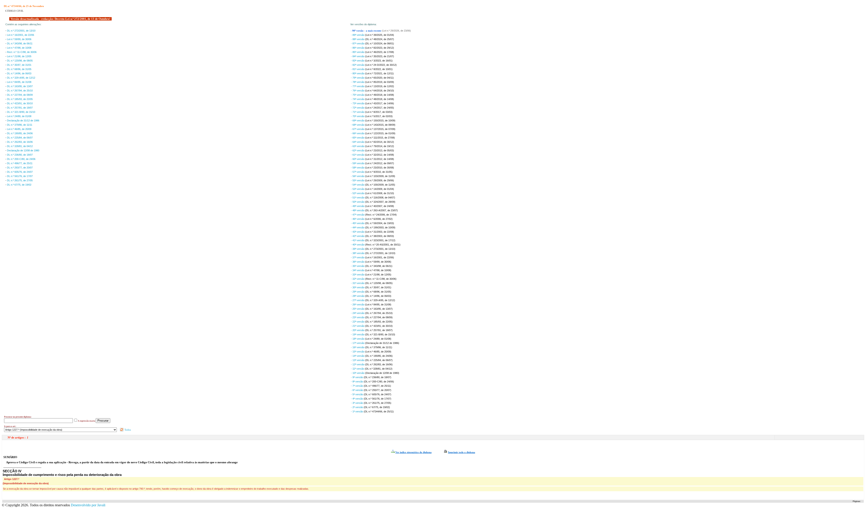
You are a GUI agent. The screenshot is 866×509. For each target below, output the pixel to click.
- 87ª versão (358, 43)
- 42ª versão (358, 236)
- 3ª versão (357, 403)
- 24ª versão (358, 313)
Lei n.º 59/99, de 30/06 (19, 39)
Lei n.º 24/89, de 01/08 (19, 116)
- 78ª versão (358, 82)
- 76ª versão (358, 90)
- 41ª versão (358, 240)
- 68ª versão (358, 124)
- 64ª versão (358, 142)
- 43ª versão (358, 231)
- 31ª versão (358, 283)
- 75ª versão (358, 94)
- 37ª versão (358, 257)
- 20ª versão (358, 330)
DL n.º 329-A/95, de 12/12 (21, 77)
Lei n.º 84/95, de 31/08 (19, 82)
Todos (127, 429)
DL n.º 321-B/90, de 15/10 (21, 112)
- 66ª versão (358, 133)
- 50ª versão (358, 201)
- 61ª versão (358, 154)
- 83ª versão (358, 60)
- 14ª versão (358, 355)
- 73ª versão (358, 103)
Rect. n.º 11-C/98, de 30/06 (22, 52)
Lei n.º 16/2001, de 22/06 (20, 35)
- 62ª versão (358, 150)
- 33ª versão (358, 274)
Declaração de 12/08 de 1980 (23, 150)
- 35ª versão (358, 266)
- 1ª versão (357, 411)
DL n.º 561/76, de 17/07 (20, 176)
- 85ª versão (358, 52)
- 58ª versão (358, 167)
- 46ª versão (358, 219)
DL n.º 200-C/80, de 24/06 (21, 159)
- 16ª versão (358, 347)
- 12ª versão (358, 364)
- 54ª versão (358, 184)
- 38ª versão (358, 253)
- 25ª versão (358, 308)
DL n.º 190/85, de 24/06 (20, 133)
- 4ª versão (357, 398)
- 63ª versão (358, 146)
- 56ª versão (358, 176)
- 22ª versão (358, 321)
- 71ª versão (358, 112)
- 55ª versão (358, 180)
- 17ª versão (358, 343)
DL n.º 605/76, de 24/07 (20, 171)
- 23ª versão (358, 317)
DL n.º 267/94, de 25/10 (20, 90)
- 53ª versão (358, 189)
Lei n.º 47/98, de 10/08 (19, 47)
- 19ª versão (358, 334)
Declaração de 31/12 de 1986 (23, 120)
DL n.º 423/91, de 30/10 (20, 103)
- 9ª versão (357, 377)
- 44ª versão (358, 227)
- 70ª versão (358, 116)
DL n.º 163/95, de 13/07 (20, 86)
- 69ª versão (358, 120)
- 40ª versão (358, 244)
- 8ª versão (357, 381)
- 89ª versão (358, 35)
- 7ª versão (357, 385)
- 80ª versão (358, 73)
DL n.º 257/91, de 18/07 (20, 107)
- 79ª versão (358, 77)
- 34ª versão (358, 270)
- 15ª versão (358, 351)
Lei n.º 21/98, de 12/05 (19, 56)
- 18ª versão (358, 338)
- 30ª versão (358, 287)
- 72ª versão (358, 107)
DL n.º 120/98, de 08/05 (20, 60)
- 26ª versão (358, 304)
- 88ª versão (358, 39)
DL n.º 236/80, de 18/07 (20, 154)
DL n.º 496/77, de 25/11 (19, 163)
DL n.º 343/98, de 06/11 (19, 43)
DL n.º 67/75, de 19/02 (19, 184)
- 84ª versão (358, 56)
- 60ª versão (358, 159)
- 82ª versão (358, 65)
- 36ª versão (358, 261)
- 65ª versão (358, 137)
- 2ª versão (357, 407)
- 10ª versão (358, 373)
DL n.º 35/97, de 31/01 (19, 65)
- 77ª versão (358, 86)
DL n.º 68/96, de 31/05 (19, 69)
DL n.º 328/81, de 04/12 (20, 146)
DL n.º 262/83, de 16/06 (20, 142)
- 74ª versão (358, 99)
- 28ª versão (358, 296)
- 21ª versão (358, 326)
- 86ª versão (358, 47)
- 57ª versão (358, 171)
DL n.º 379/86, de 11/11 (19, 124)
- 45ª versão (358, 223)
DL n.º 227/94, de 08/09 (20, 94)
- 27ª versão (358, 300)
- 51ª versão (358, 197)
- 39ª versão (358, 249)
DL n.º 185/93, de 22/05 (20, 99)
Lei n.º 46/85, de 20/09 (19, 129)
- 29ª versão (358, 291)
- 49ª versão (358, 206)
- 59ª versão (358, 163)
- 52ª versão (358, 193)
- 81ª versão (358, 69)
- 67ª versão (358, 129)
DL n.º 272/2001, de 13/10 (21, 30)
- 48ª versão (358, 210)
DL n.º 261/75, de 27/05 (20, 180)
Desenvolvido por (88, 505)
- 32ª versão (358, 278)
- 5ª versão (357, 394)
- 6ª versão (357, 390)
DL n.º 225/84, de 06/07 (20, 137)
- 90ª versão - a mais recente (366, 31)
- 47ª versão (358, 214)
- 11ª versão (358, 368)
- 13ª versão (358, 360)
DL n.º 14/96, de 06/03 (19, 73)
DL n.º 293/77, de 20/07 (20, 167)
